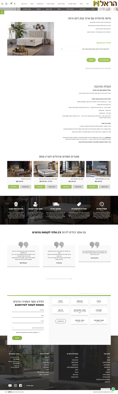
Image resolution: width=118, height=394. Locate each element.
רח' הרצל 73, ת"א (15, 367)
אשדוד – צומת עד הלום (43, 372)
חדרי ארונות (75, 364)
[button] (2, 12)
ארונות (93, 9)
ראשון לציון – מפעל (44, 374)
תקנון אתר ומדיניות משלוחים (103, 379)
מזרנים (76, 372)
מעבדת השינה (50, 3)
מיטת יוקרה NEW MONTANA (103, 179)
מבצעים (39, 9)
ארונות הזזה (82, 9)
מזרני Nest (49, 9)
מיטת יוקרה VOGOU (26, 179)
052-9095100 (16, 359)
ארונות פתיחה (70, 9)
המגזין (32, 3)
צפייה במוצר (104, 186)
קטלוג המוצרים (72, 3)
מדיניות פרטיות (106, 377)
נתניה (47, 369)
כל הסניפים (61, 321)
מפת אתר (107, 372)
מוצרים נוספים (27, 9)
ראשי (87, 3)
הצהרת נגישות (106, 374)
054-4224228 (16, 363)
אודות (81, 3)
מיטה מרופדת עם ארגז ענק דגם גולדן (48, 179)
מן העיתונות (40, 3)
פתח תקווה (46, 362)
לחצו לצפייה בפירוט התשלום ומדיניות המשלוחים (98, 68)
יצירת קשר (24, 3)
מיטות (59, 9)
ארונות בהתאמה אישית (72, 367)
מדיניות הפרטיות (27, 332)
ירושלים (47, 360)
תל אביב (47, 357)
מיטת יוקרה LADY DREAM (77, 179)
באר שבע (46, 364)
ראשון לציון (46, 367)
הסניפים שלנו (61, 3)
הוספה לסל (92, 186)
